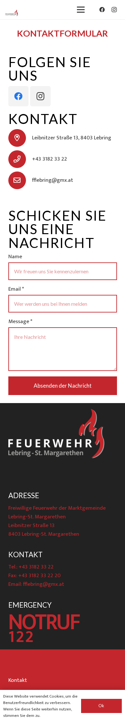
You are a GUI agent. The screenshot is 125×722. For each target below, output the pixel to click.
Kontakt (17, 680)
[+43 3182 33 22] (20, 159)
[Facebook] (102, 9)
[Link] (11, 13)
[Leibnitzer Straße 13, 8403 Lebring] (20, 138)
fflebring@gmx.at (43, 584)
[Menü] (81, 10)
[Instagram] (114, 9)
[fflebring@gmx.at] (20, 180)
